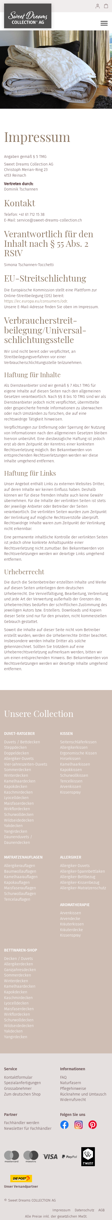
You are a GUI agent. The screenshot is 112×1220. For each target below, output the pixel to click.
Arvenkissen (70, 786)
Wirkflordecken (17, 809)
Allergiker (70, 857)
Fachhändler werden (21, 1123)
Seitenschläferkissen (78, 742)
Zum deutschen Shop (22, 1094)
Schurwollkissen (74, 775)
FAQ (63, 1077)
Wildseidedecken (19, 820)
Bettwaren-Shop (20, 950)
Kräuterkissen (72, 924)
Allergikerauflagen (19, 865)
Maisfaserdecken (19, 803)
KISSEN (66, 733)
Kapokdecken (15, 786)
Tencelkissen (71, 781)
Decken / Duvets (18, 958)
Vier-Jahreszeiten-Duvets (25, 764)
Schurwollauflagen (20, 893)
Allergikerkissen (74, 747)
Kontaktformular (18, 1077)
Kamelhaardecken (19, 781)
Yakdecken (13, 825)
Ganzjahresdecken (20, 970)
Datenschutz (84, 1210)
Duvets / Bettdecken (22, 742)
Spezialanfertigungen (22, 1083)
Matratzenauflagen (23, 857)
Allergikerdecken (18, 964)
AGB (101, 1210)
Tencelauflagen (17, 899)
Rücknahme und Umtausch (83, 1094)
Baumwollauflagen (20, 871)
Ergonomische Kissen (78, 753)
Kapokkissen (71, 769)
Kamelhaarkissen (75, 764)
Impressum (61, 1210)
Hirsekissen (70, 758)
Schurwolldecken (18, 814)
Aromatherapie (75, 905)
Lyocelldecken (16, 797)
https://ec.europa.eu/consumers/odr (35, 301)
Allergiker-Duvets (19, 758)
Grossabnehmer (18, 1088)
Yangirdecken (15, 831)
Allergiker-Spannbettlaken (82, 871)
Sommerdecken (17, 769)
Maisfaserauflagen (20, 888)
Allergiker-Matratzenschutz (83, 888)
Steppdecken (15, 747)
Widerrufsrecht (73, 1099)
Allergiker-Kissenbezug (79, 882)
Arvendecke (70, 918)
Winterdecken (16, 775)
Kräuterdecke (71, 930)
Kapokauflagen (17, 882)
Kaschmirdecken (18, 792)
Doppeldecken (16, 753)
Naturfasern (70, 1083)
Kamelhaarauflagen (21, 877)
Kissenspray (70, 792)
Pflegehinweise (73, 1088)
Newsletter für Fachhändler (27, 1128)
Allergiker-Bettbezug (77, 877)
